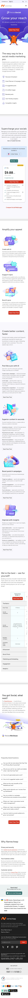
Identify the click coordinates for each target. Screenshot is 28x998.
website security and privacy (10, 849)
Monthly (13, 161)
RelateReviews (8, 701)
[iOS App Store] (5, 994)
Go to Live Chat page (15, 893)
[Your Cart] (23, 1)
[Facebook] (8, 947)
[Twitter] (3, 947)
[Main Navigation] (25, 5)
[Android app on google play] (12, 990)
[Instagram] (12, 947)
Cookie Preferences (19, 958)
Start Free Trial (14, 182)
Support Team (14, 872)
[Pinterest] (17, 947)
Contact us (5, 1)
